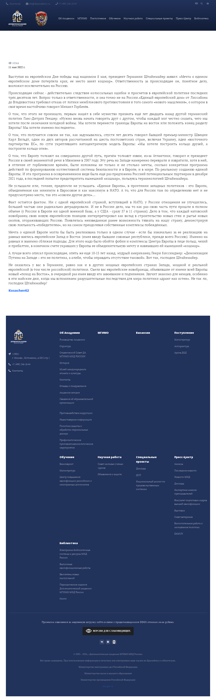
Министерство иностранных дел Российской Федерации (108, 667)
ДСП (138, 475)
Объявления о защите (110, 474)
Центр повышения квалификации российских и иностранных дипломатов (76, 480)
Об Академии (66, 18)
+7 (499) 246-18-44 (67, 3)
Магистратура (182, 339)
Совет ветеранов (183, 517)
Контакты (15, 3)
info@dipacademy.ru (39, 3)
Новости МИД (182, 477)
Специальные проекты (159, 18)
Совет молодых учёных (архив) (110, 465)
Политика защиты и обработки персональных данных (74, 429)
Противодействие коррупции (76, 413)
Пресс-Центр (183, 18)
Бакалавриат (66, 464)
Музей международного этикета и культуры (73, 371)
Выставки (179, 510)
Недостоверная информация (76, 419)
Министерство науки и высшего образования (108, 673)
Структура (65, 346)
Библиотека (201, 18)
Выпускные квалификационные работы (75, 566)
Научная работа (133, 18)
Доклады (141, 468)
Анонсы (178, 464)
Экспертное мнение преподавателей (185, 491)
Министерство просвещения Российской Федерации (108, 679)
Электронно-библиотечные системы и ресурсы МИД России (75, 553)
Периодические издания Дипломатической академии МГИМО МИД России (76, 588)
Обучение (114, 18)
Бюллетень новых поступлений (69, 576)
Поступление (98, 18)
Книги (63, 598)
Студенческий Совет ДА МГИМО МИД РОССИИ (73, 354)
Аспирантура (181, 346)
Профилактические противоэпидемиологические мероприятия (76, 443)
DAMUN (178, 533)
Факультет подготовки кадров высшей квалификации (190, 502)
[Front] (18, 336)
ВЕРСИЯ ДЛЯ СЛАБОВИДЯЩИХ (111, 631)
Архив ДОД (180, 352)
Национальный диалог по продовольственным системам (150, 485)
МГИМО (82, 18)
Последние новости (185, 470)
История (64, 363)
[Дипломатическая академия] (17, 18)
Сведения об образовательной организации (76, 400)
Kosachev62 (18, 290)
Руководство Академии (72, 339)
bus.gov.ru (108, 686)
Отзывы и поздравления (73, 386)
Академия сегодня (70, 392)
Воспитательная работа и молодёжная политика (188, 525)
